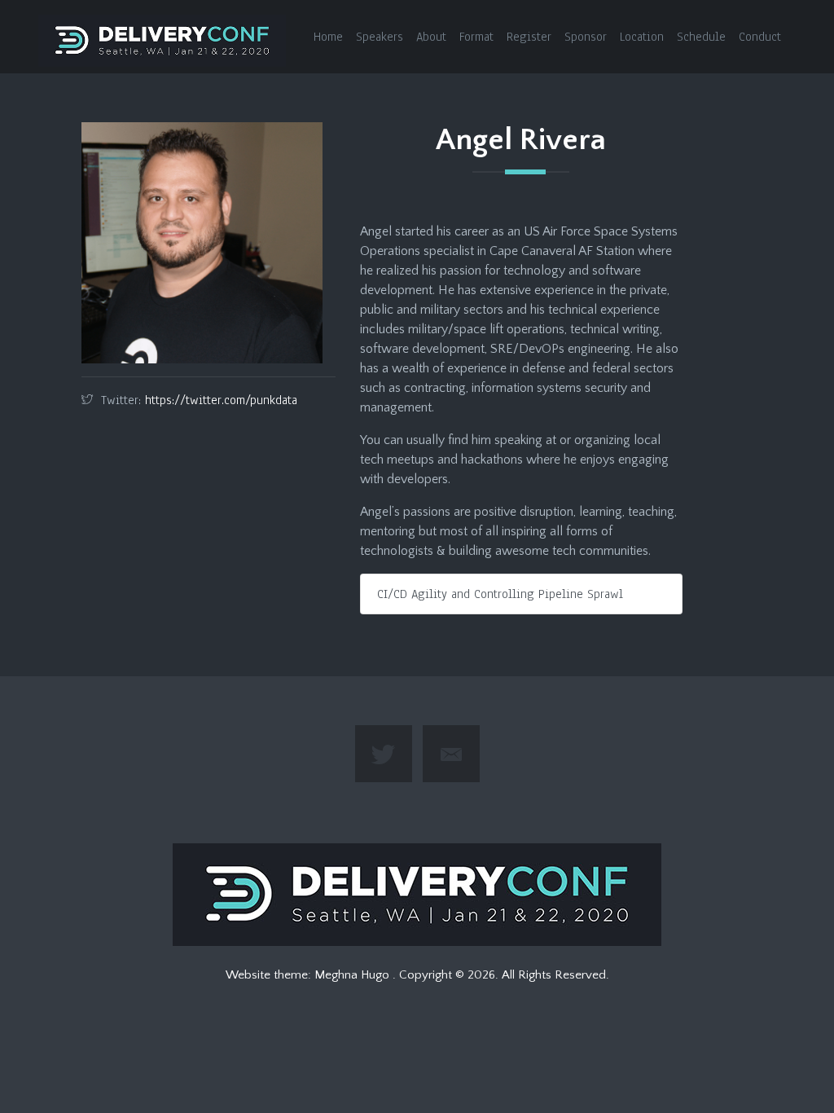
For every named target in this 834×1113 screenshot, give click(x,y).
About (431, 37)
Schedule (701, 37)
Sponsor (585, 37)
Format (476, 37)
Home (328, 37)
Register (529, 37)
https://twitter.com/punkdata (221, 400)
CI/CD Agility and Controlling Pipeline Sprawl (500, 594)
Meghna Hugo (353, 975)
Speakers (379, 37)
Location (642, 37)
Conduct (760, 37)
